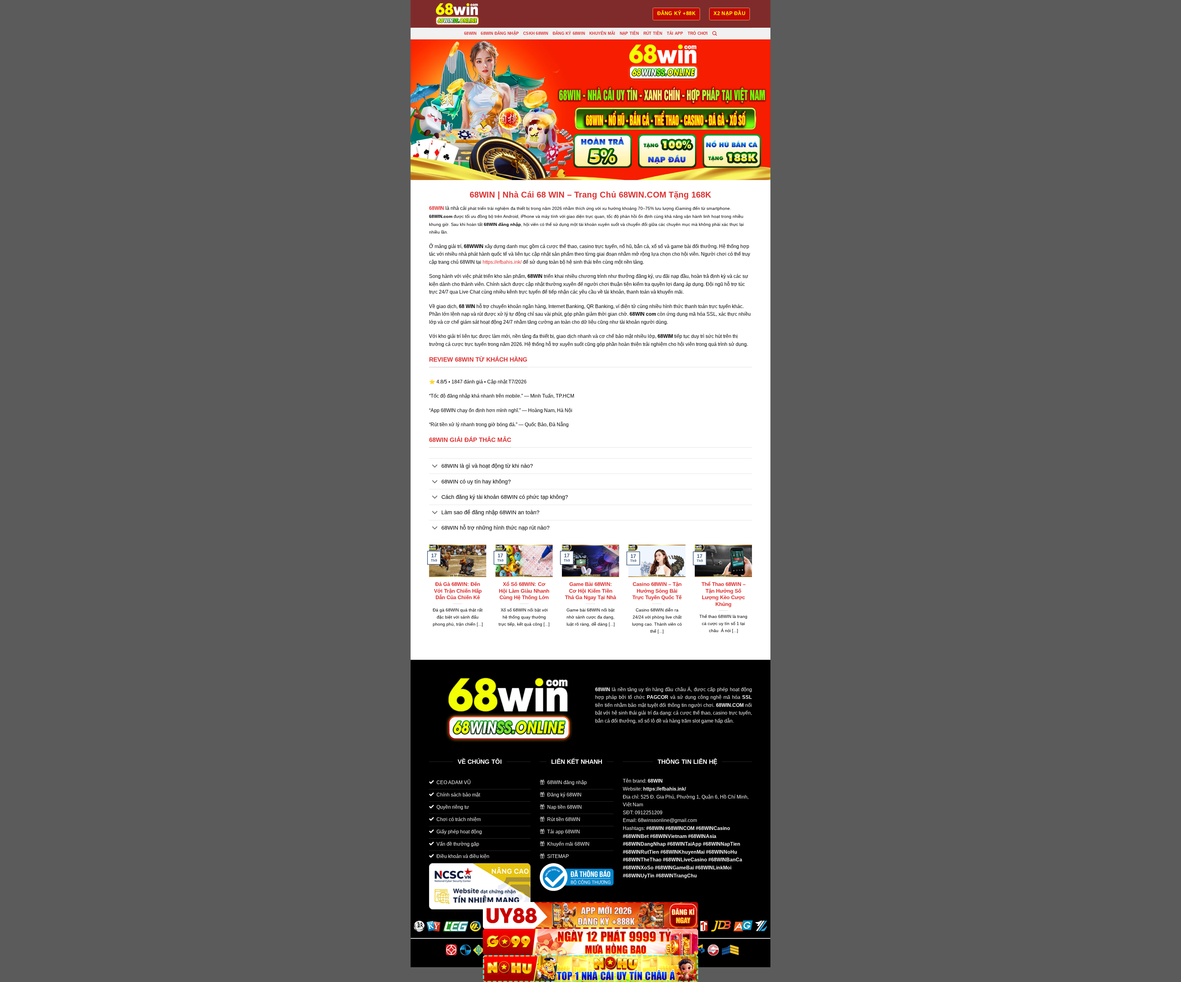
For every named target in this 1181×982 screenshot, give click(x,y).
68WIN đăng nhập (500, 33)
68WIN (470, 33)
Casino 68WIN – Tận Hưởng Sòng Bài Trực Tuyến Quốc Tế (657, 590)
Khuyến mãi (602, 33)
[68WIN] (460, 14)
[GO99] (590, 942)
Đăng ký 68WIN (569, 33)
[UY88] (590, 915)
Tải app (675, 33)
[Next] (753, 597)
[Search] (714, 33)
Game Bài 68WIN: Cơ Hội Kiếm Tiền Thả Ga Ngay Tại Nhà (590, 590)
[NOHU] (590, 968)
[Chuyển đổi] (435, 466)
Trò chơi (698, 33)
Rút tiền (652, 33)
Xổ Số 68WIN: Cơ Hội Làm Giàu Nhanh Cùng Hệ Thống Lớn (524, 590)
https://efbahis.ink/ (502, 262)
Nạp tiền (629, 33)
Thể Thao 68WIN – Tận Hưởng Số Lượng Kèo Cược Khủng (724, 594)
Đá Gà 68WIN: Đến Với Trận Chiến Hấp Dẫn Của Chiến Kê (458, 590)
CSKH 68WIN (535, 33)
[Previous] (427, 597)
